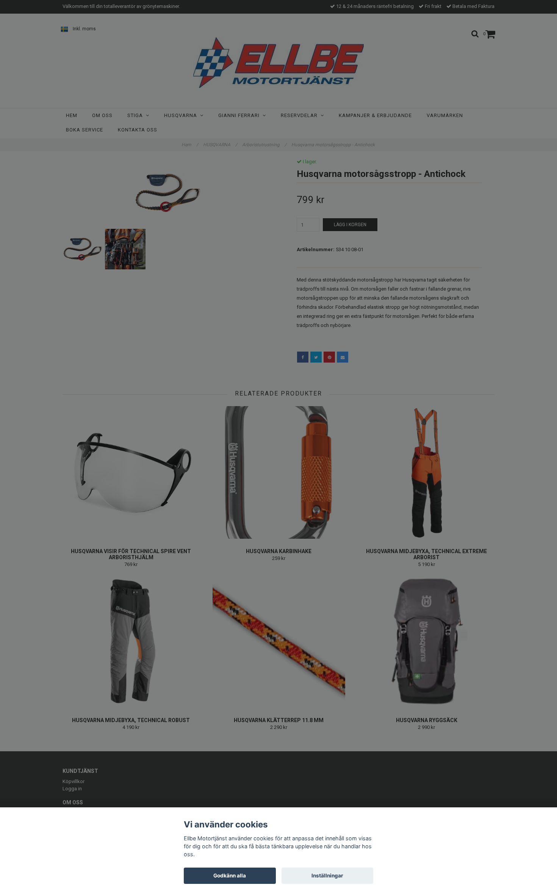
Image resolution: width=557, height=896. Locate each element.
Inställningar (327, 876)
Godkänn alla (229, 876)
